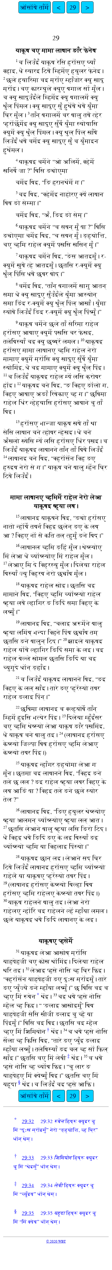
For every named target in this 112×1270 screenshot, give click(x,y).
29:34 (28, 1185)
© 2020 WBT (56, 1241)
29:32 (28, 1121)
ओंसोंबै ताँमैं (34, 7)
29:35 (28, 1213)
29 (73, 7)
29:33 (28, 1158)
